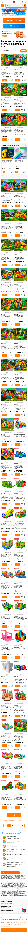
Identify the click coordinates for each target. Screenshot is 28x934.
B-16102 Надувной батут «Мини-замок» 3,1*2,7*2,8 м (7, 678)
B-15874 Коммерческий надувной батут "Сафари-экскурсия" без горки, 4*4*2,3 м (20, 496)
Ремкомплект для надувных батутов (19, 161)
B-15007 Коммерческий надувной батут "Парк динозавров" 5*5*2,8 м (20, 618)
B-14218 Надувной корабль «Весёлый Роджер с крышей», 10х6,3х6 (7, 131)
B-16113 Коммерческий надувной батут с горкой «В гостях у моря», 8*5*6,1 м (6, 198)
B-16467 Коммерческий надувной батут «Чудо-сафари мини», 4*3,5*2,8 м (7, 316)
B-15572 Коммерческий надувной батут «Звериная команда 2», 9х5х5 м (7, 586)
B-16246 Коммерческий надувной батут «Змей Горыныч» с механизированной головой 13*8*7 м (6, 799)
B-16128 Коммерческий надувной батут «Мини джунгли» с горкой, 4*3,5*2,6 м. (19, 132)
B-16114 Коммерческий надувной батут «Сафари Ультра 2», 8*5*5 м (19, 102)
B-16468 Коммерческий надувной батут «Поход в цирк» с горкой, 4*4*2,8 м (19, 72)
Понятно (14, 930)
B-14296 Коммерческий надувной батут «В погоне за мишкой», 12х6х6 (19, 829)
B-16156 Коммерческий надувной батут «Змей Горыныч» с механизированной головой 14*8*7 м (19, 768)
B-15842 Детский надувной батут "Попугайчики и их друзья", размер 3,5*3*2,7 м (6, 556)
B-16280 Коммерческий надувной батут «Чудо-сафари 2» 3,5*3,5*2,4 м (19, 738)
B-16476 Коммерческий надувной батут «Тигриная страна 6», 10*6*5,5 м (7, 436)
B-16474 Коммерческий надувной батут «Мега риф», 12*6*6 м (20, 678)
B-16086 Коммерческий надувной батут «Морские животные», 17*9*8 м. (7, 738)
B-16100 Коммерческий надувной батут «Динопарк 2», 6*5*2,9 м (20, 798)
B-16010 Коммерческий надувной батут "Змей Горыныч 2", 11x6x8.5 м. (7, 858)
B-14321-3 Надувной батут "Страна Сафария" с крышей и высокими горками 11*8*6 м (20, 436)
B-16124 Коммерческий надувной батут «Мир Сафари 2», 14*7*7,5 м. (7, 226)
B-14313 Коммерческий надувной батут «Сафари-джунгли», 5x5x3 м (6, 72)
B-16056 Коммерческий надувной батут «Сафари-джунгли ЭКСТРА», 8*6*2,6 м (6, 829)
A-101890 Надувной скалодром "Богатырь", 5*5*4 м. (19, 647)
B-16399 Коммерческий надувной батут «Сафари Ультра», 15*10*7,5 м (6, 889)
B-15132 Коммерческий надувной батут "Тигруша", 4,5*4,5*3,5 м (20, 889)
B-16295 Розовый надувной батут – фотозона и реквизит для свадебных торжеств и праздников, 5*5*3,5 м (7, 649)
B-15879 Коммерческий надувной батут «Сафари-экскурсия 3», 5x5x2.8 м (19, 227)
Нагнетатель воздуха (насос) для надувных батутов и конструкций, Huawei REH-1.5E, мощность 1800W (7, 163)
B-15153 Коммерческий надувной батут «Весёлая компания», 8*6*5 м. (7, 767)
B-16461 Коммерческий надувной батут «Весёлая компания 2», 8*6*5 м (19, 407)
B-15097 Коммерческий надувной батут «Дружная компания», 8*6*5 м (20, 859)
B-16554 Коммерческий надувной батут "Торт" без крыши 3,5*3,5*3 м (7, 707)
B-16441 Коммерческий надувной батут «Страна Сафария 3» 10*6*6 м (20, 377)
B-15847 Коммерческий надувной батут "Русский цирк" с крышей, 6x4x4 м (19, 708)
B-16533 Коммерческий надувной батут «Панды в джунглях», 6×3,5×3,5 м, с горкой (7, 496)
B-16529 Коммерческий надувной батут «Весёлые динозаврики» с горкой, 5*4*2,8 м (19, 587)
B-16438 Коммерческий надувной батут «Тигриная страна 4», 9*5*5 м (7, 407)
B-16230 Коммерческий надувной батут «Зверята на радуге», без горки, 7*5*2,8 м (7, 619)
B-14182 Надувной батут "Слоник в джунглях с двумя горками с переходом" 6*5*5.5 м (20, 526)
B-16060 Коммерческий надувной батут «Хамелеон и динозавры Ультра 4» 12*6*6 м (7, 347)
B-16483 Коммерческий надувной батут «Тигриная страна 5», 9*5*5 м (20, 287)
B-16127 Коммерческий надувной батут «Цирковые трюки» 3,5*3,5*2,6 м (6, 466)
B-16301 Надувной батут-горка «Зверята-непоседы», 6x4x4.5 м (7, 286)
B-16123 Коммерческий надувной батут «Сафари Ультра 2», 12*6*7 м (6, 257)
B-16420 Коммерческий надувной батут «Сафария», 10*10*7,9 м (7, 376)
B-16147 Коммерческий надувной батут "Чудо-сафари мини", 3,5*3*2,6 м (20, 346)
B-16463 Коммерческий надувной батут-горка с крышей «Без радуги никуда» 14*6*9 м (7, 526)
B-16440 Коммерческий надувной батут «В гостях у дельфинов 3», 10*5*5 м (19, 198)
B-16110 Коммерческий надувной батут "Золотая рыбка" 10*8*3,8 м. (18, 466)
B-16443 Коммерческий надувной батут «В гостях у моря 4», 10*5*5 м (6, 102)
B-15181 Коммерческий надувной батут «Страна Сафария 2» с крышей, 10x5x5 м (20, 257)
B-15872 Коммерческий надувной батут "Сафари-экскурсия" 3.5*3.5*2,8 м (20, 556)
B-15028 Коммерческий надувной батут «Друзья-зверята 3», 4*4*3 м (19, 316)
